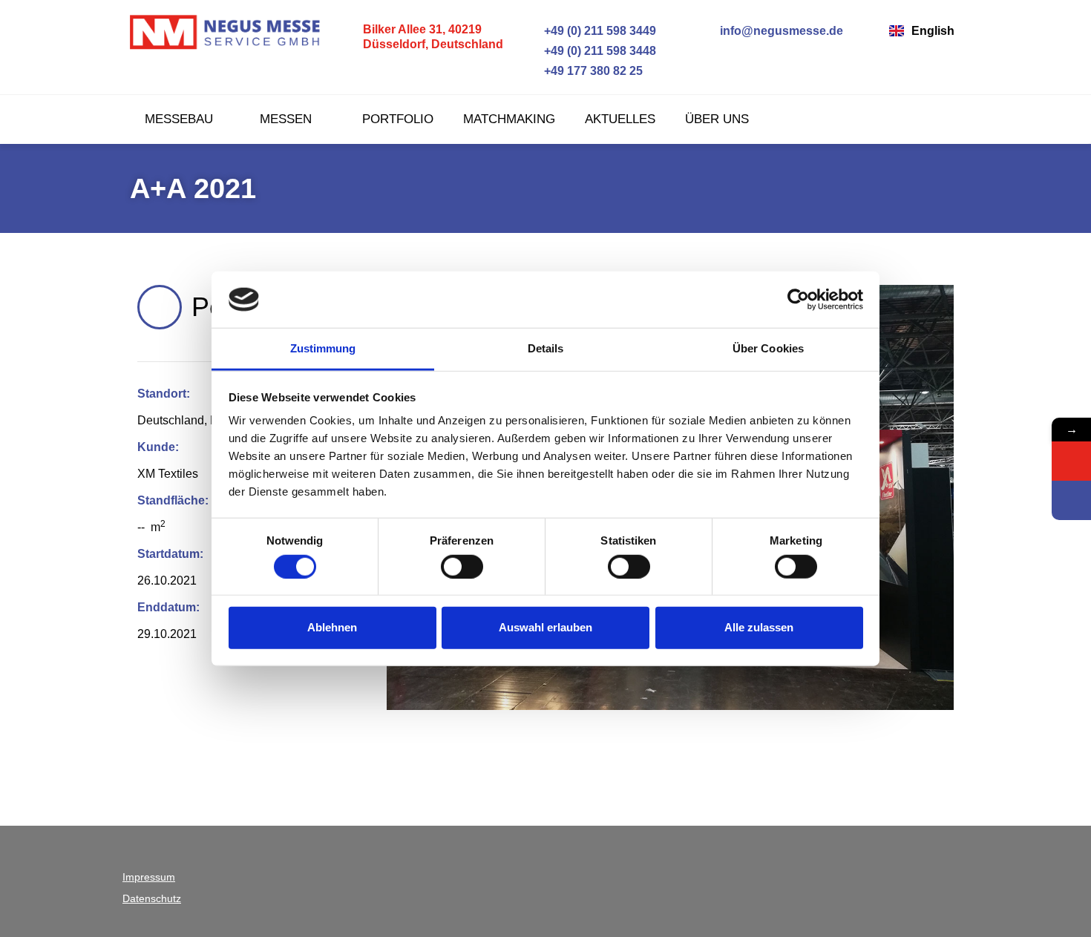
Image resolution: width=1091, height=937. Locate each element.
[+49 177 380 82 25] (533, 70)
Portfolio (397, 119)
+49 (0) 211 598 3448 (600, 51)
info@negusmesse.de (781, 30)
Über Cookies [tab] (768, 348)
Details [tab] (546, 348)
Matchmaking (509, 119)
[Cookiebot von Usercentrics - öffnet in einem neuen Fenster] (798, 300)
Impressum (148, 877)
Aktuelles (620, 119)
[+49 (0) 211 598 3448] (533, 50)
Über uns (717, 119)
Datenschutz (151, 898)
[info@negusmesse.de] (709, 30)
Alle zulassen (758, 627)
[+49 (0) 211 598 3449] (533, 30)
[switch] (462, 566)
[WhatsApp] (1071, 461)
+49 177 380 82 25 (593, 71)
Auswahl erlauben (545, 627)
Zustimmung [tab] (323, 348)
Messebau (179, 119)
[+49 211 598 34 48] (1071, 500)
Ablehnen (332, 627)
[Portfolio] (159, 307)
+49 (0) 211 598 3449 (600, 30)
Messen (287, 119)
